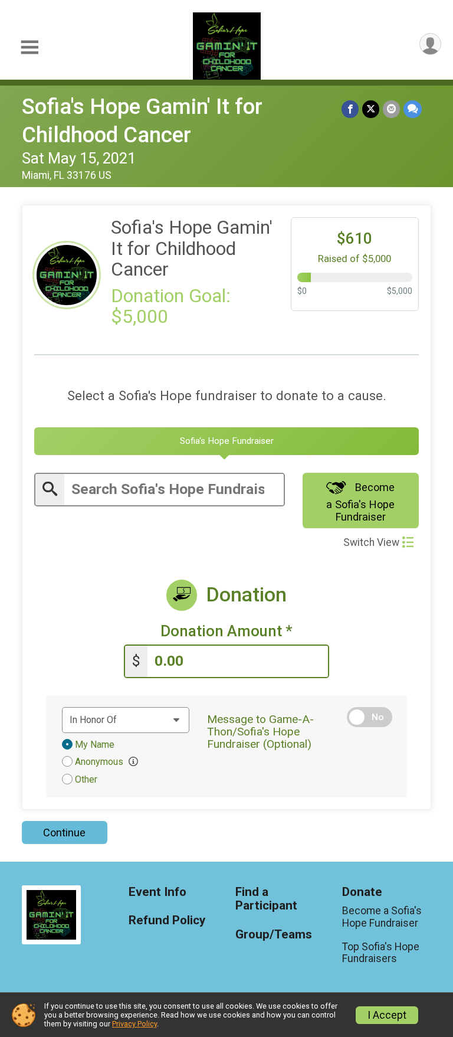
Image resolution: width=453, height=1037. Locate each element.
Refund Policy (167, 920)
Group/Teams (273, 934)
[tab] (226, 441)
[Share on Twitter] (370, 108)
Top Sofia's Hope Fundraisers (380, 952)
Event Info (157, 892)
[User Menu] (430, 44)
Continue (64, 832)
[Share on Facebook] (350, 108)
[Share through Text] (412, 108)
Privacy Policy (134, 1023)
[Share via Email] (391, 108)
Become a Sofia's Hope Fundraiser (360, 502)
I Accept (386, 1015)
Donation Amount (226, 631)
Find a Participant (266, 899)
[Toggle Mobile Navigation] (29, 47)
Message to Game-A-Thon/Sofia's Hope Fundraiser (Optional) (260, 731)
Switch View (371, 542)
